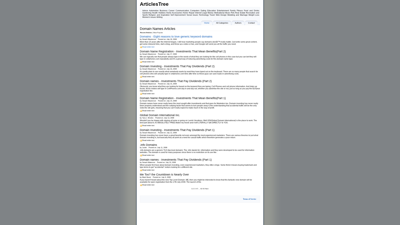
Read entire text (148, 47)
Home (206, 23)
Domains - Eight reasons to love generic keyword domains (176, 36)
